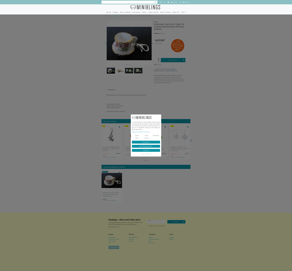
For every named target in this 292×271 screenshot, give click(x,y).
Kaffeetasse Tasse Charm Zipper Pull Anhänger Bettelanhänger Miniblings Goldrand (111, 194)
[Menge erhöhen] (159, 59)
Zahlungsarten (112, 237)
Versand (175, 70)
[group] (112, 134)
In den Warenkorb (172, 60)
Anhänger (115, 12)
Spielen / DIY (176, 12)
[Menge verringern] (159, 61)
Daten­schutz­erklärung (138, 132)
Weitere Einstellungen (146, 154)
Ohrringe (108, 12)
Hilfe (110, 243)
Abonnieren (175, 221)
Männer (144, 12)
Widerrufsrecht (112, 241)
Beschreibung (111, 89)
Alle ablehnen (146, 150)
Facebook (171, 237)
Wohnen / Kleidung (165, 12)
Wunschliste (158, 64)
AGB (150, 241)
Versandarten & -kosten (114, 239)
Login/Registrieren (133, 237)
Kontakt (151, 237)
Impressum (151, 243)
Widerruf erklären (113, 247)
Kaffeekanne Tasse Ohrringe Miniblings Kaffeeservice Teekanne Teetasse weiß (179, 148)
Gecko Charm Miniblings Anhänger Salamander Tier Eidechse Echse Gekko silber (111, 148)
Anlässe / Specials (153, 12)
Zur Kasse (131, 241)
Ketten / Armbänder (125, 12)
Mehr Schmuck (137, 12)
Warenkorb (131, 239)
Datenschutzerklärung (154, 239)
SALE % (183, 12)
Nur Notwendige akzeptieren (146, 146)
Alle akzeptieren (146, 142)
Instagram (171, 239)
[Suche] (155, 2)
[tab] (111, 89)
